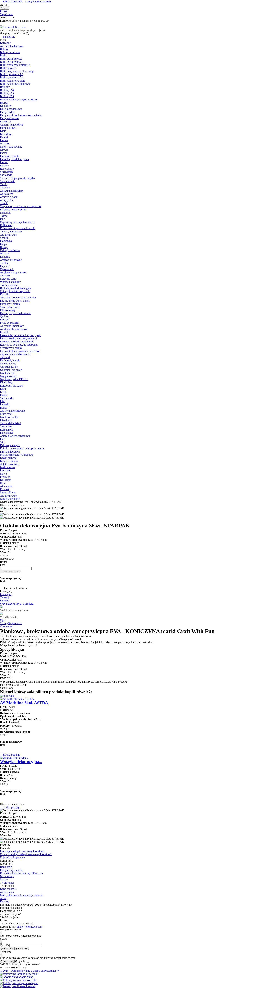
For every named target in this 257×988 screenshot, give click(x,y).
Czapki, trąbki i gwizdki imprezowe (20, 350)
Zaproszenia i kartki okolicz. (15, 354)
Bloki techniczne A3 (11, 58)
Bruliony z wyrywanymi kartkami (18, 99)
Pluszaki (4, 404)
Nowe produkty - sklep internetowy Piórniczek (26, 854)
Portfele (4, 165)
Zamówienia (7, 892)
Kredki (4, 137)
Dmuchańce (6, 432)
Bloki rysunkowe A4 (11, 77)
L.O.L (3, 391)
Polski (3, 11)
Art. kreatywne (8, 234)
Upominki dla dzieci (11, 369)
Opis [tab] (2, 620)
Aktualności (6, 486)
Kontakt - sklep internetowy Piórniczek (21, 873)
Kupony (4, 901)
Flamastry (5, 121)
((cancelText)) (7, 948)
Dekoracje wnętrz (10, 445)
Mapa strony (7, 876)
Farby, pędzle (7, 112)
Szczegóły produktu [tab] (11, 623)
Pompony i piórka (10, 303)
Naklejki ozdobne (10, 250)
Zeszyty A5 (6, 200)
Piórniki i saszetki (9, 156)
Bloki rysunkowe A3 (11, 74)
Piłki (2, 401)
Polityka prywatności (11, 870)
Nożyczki (5, 212)
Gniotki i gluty (8, 363)
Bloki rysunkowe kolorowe (15, 83)
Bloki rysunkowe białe (12, 80)
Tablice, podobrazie (11, 231)
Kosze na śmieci (9, 461)
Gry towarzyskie (9, 416)
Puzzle (3, 394)
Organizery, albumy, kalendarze (17, 222)
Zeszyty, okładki (9, 196)
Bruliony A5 (7, 93)
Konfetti (4, 332)
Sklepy (4, 879)
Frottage (4, 319)
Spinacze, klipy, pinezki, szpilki (17, 178)
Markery (4, 143)
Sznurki (4, 237)
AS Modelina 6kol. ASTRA (24, 703)
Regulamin (6, 866)
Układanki (6, 420)
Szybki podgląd (10, 754)
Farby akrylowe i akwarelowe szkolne (21, 115)
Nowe (3, 473)
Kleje (3, 130)
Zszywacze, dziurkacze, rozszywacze (20, 206)
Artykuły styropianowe (13, 272)
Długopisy (6, 105)
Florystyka (6, 240)
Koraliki (4, 294)
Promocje (5, 470)
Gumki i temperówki (11, 124)
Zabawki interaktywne (12, 410)
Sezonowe (6, 426)
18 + (2, 442)
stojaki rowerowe (9, 464)
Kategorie (5, 42)
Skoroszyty (6, 174)
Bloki (3, 55)
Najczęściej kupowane (12, 857)
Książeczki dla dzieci (11, 385)
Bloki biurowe (8, 68)
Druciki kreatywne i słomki (15, 300)
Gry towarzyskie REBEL (14, 379)
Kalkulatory (6, 225)
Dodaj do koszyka (10, 571)
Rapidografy (7, 168)
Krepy (3, 244)
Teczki (3, 184)
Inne (2, 218)
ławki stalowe (7, 467)
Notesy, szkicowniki (11, 146)
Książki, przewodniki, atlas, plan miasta (22, 448)
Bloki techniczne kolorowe (15, 64)
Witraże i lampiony (10, 281)
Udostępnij (6, 594)
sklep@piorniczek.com (38, 1)
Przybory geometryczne (13, 209)
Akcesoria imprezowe (12, 325)
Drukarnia (5, 479)
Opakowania (7, 269)
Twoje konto (7, 882)
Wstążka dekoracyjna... (21, 761)
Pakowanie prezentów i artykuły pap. (20, 335)
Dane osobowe (8, 888)
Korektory (5, 134)
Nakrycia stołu (8, 278)
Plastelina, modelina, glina (14, 159)
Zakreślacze (6, 193)
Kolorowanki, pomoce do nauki (17, 228)
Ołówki (4, 149)
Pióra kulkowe (8, 127)
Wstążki (4, 253)
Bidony (4, 49)
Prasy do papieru (9, 322)
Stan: (3, 687)
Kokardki (5, 256)
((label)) (4, 945)
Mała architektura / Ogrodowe (16, 454)
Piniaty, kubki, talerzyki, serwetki (18, 338)
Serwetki (5, 275)
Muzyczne (6, 413)
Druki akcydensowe (11, 108)
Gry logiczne (7, 372)
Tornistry (5, 187)
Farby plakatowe (9, 118)
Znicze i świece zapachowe (15, 435)
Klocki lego (6, 382)
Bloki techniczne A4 (11, 61)
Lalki (3, 388)
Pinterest (4, 600)
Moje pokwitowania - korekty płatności (21, 895)
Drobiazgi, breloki (10, 360)
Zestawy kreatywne (11, 259)
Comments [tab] (6, 626)
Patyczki (4, 266)
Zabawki (5, 357)
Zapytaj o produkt (16, 603)
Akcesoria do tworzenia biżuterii (18, 297)
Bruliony (5, 86)
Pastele (4, 140)
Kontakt (4, 489)
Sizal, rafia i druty (10, 306)
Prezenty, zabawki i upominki (16, 341)
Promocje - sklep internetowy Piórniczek (22, 851)
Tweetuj (4, 597)
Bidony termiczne (10, 52)
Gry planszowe (8, 376)
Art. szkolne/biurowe (11, 46)
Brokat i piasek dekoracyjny (15, 288)
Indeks (4, 684)
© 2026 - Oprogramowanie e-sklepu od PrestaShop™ (29, 970)
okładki (4, 203)
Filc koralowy (7, 310)
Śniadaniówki (7, 181)
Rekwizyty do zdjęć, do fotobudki (19, 344)
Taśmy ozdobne (8, 284)
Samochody (6, 398)
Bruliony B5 (7, 96)
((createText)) (22, 948)
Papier (3, 152)
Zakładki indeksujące (11, 190)
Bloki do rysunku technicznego (17, 71)
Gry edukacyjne (9, 366)
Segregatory (6, 171)
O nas (3, 483)
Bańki (3, 407)
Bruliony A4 (7, 90)
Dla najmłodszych (10, 451)
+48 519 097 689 (13, 1)
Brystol (4, 102)
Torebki (4, 262)
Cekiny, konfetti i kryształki (15, 291)
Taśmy (3, 215)
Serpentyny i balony (11, 347)
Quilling (4, 316)
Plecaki (4, 162)
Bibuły (4, 247)
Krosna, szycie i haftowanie (15, 313)
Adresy (4, 898)
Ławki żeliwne (8, 457)
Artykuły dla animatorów (14, 328)
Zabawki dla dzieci (10, 423)
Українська (6, 14)
